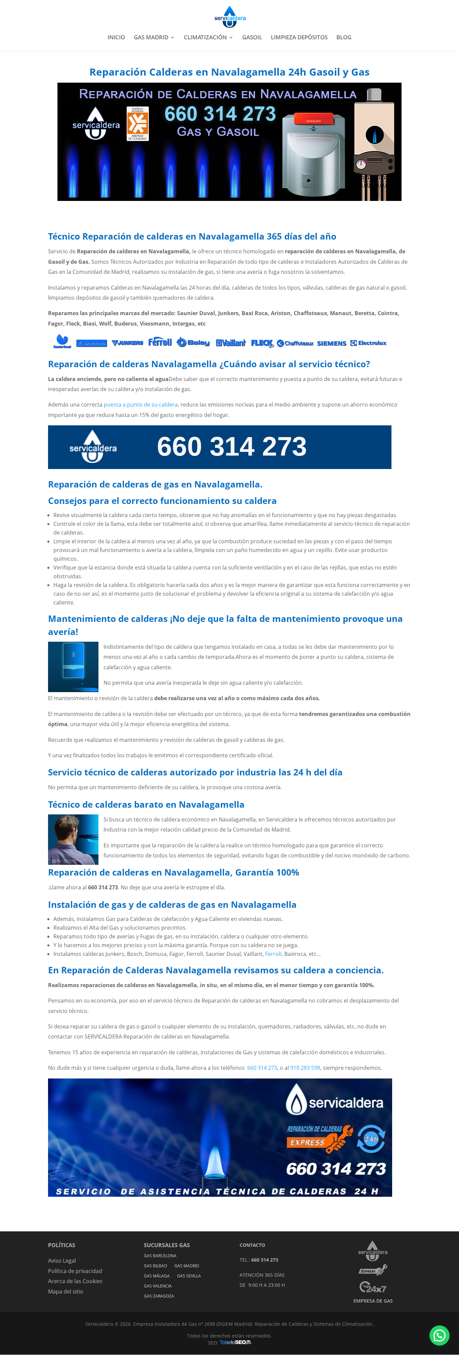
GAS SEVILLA (189, 1276)
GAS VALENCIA (158, 1286)
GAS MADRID (151, 38)
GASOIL (252, 38)
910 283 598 (305, 1067)
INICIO (116, 38)
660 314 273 (262, 1067)
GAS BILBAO (155, 1266)
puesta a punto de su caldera (141, 404)
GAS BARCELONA (160, 1256)
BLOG (343, 38)
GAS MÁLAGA (157, 1276)
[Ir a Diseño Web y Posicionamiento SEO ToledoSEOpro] (235, 1343)
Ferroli (273, 954)
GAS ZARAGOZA (159, 1296)
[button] (439, 1335)
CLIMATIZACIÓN (205, 38)
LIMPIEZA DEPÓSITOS (299, 38)
